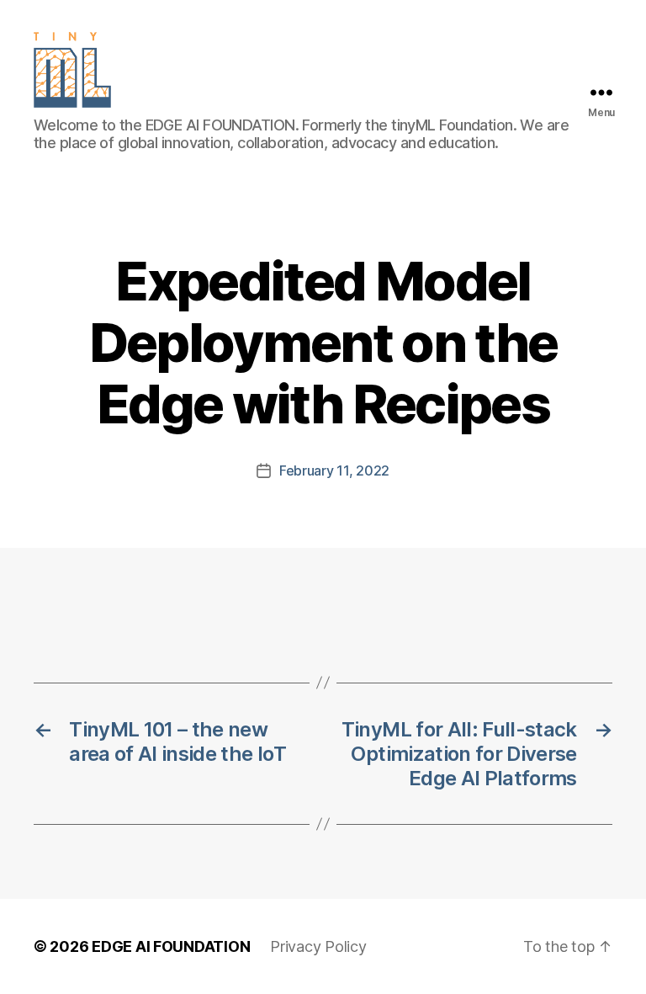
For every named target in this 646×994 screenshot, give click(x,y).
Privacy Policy (318, 946)
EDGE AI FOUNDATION (171, 946)
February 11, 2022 (334, 470)
